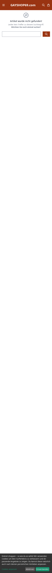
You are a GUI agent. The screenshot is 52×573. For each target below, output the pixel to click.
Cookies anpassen (9, 569)
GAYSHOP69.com (23, 5)
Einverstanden (42, 569)
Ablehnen (30, 569)
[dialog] (26, 563)
